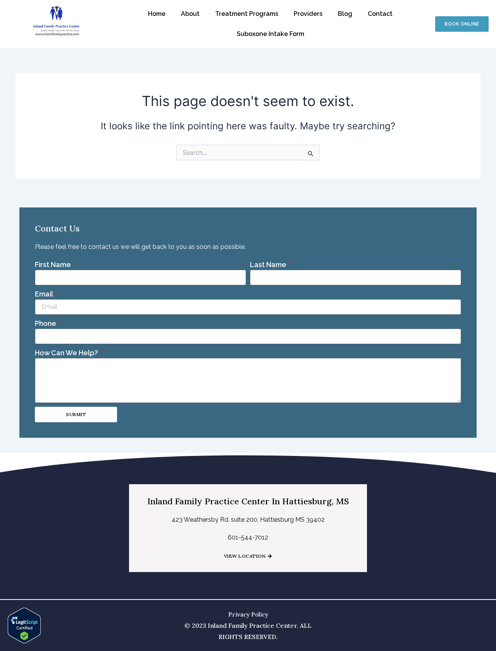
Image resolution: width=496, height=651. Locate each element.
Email (44, 294)
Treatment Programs (246, 13)
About (190, 13)
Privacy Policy (248, 614)
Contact (380, 13)
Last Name (269, 264)
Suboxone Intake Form (270, 34)
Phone (46, 323)
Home (156, 13)
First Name (53, 264)
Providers (308, 13)
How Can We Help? (67, 353)
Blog (345, 13)
